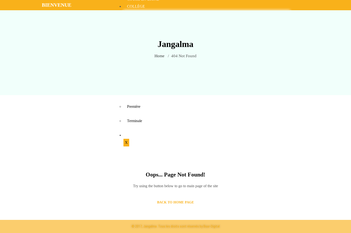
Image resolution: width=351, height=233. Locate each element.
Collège (136, 6)
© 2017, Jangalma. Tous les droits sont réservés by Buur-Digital (176, 226)
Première (133, 106)
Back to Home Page (175, 202)
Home (159, 56)
